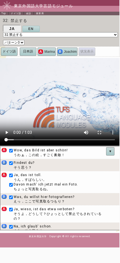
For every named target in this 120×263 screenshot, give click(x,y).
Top (3, 13)
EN (31, 29)
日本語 (28, 51)
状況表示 (87, 51)
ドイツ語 (16, 13)
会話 (28, 13)
